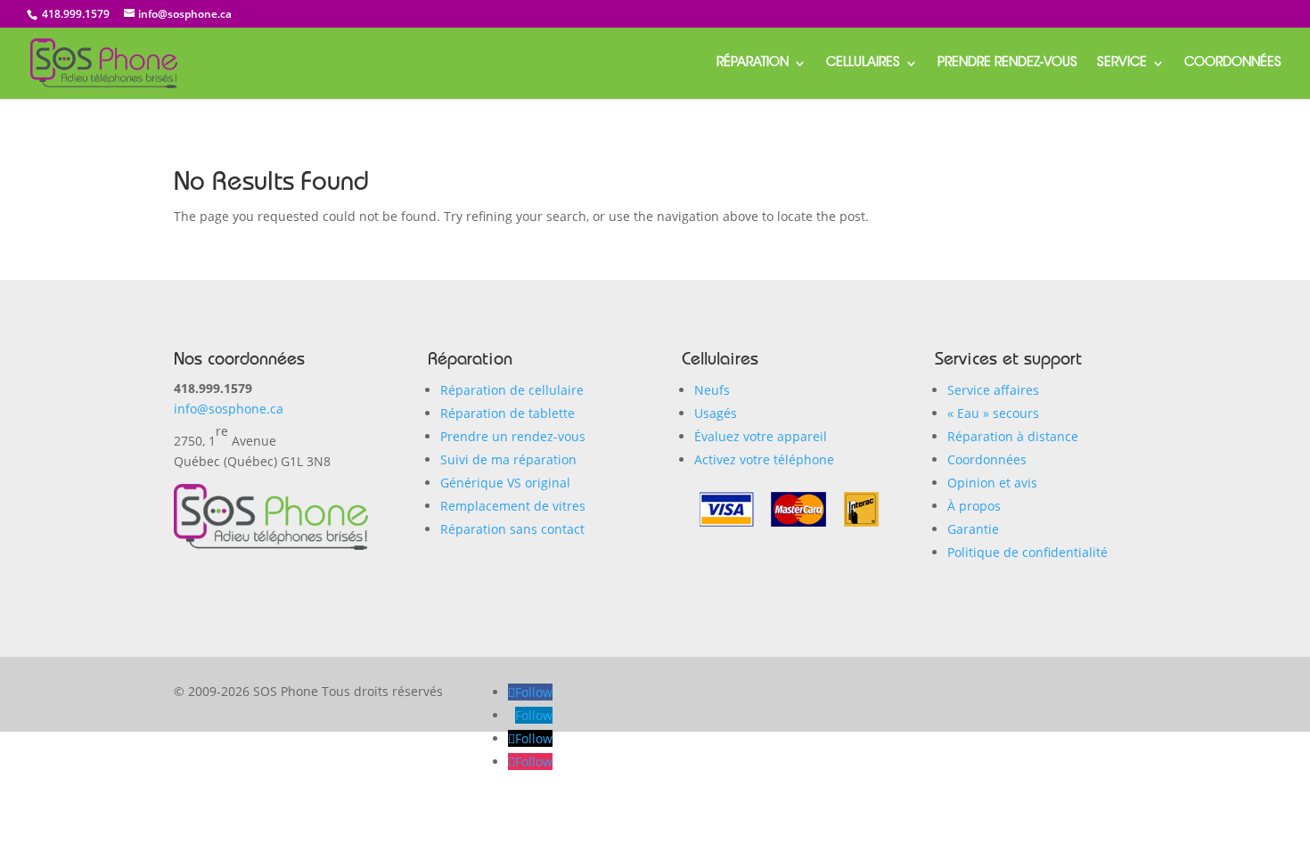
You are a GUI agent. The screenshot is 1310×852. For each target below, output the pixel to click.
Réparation (752, 63)
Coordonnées (1232, 63)
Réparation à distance (1012, 436)
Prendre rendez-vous (1007, 63)
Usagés (715, 413)
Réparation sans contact (512, 528)
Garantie (973, 528)
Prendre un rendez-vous (512, 436)
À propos (974, 505)
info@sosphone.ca (228, 408)
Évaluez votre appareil (760, 436)
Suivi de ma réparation (508, 459)
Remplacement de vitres (512, 505)
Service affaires (993, 389)
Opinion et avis (992, 482)
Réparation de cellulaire (512, 389)
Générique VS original (505, 482)
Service (1122, 63)
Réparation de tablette (507, 413)
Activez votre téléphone (764, 459)
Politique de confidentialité (1027, 552)
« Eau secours (993, 413)
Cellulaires (863, 63)
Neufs (712, 389)
